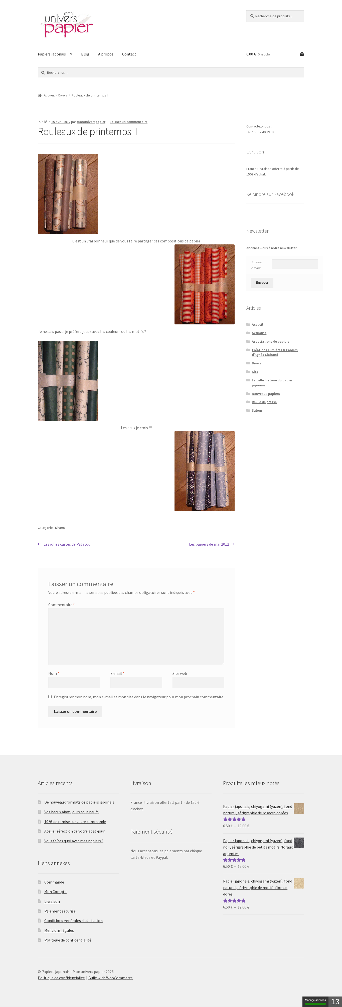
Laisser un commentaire (128, 121)
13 (335, 1002)
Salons (257, 410)
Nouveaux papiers (266, 393)
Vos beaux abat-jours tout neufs (71, 811)
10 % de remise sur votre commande (75, 821)
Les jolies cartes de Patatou (66, 544)
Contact (129, 53)
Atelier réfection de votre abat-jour (74, 831)
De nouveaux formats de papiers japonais (79, 802)
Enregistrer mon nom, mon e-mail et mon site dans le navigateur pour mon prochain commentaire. (139, 696)
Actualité (259, 333)
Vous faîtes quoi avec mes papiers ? (73, 840)
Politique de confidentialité (67, 940)
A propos (105, 53)
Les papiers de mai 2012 (209, 544)
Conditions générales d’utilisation (73, 920)
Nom (53, 673)
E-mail (117, 673)
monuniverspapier (91, 121)
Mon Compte (55, 891)
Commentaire (61, 604)
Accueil (49, 95)
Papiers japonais (52, 53)
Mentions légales (59, 930)
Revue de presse (264, 402)
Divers (63, 95)
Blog (85, 53)
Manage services (315, 1000)
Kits (255, 371)
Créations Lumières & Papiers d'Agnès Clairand (275, 352)
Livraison (52, 901)
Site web (180, 673)
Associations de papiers (270, 341)
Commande (54, 882)
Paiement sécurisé (60, 911)
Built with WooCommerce (110, 977)
